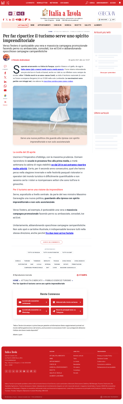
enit (47, 267)
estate (66, 264)
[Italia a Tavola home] (26, 352)
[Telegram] (16, 19)
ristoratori (22, 264)
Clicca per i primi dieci (108, 72)
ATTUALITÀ (22, 25)
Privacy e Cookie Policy (104, 356)
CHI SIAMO (64, 3)
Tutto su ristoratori (51, 252)
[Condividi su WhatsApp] (5, 86)
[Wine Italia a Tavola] (16, 13)
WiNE (32, 25)
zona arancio (79, 261)
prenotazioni (77, 264)
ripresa (48, 264)
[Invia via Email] (5, 90)
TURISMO (27, 261)
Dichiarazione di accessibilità (106, 367)
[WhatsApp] (22, 19)
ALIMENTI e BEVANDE (56, 376)
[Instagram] (13, 19)
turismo (57, 264)
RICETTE (78, 25)
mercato (47, 261)
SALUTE (88, 25)
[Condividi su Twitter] (5, 77)
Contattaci (76, 370)
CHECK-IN (57, 25)
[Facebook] (3, 19)
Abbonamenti (102, 3)
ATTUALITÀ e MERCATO (57, 356)
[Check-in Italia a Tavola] (106, 13)
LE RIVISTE (30, 3)
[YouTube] (19, 19)
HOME (50, 31)
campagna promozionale (33, 267)
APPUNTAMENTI (44, 25)
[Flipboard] (26, 19)
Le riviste (76, 361)
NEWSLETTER (42, 3)
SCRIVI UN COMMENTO (51, 242)
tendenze (37, 261)
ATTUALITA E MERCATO (61, 31)
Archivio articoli (78, 356)
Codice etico (101, 361)
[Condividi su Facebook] (5, 73)
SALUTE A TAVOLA (56, 373)
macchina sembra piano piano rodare (58, 81)
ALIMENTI (98, 25)
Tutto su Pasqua (34, 252)
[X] (6, 19)
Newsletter (76, 364)
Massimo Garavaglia (68, 267)
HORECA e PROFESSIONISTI (58, 367)
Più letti (75, 373)
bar (32, 264)
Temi (74, 358)
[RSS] (29, 19)
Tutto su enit (67, 252)
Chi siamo (76, 367)
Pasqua (56, 261)
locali (39, 264)
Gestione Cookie (102, 358)
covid (55, 267)
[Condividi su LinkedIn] (5, 81)
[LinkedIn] (9, 19)
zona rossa (66, 261)
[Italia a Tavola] (62, 12)
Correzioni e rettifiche (104, 364)
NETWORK (54, 3)
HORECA (68, 25)
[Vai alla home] (4, 25)
